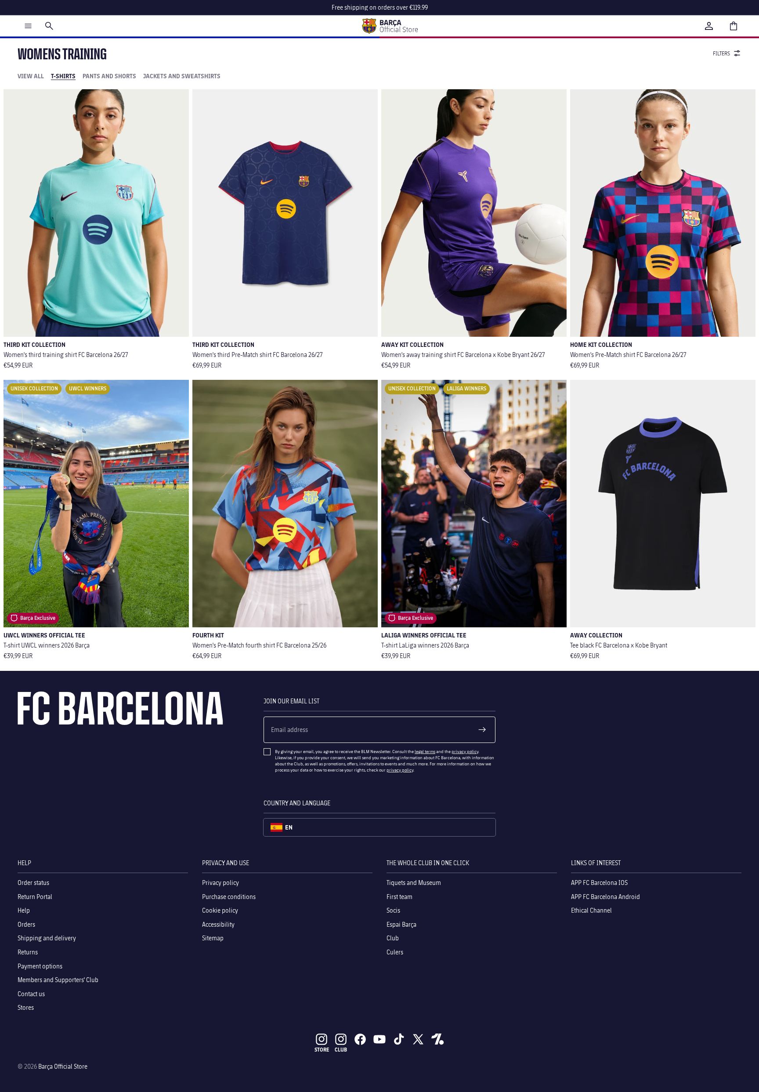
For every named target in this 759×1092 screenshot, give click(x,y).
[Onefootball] (437, 1039)
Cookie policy (220, 910)
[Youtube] (379, 1039)
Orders (26, 924)
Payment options (40, 965)
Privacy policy (220, 882)
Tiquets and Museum (414, 882)
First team (399, 896)
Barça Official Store (62, 1066)
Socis (393, 910)
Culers (395, 952)
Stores (26, 1007)
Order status (33, 882)
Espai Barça (401, 924)
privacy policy (465, 751)
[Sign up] (482, 730)
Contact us (31, 993)
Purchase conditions (229, 896)
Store (321, 1049)
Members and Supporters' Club (58, 979)
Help (24, 910)
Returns (28, 952)
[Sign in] (709, 26)
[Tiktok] (399, 1039)
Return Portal (35, 896)
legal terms (425, 751)
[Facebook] (360, 1039)
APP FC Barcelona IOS (599, 882)
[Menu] (28, 25)
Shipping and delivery (47, 938)
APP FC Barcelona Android (605, 896)
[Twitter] (418, 1039)
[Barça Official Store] (389, 25)
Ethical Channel (591, 910)
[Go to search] (49, 25)
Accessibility (218, 924)
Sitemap (213, 938)
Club (393, 938)
